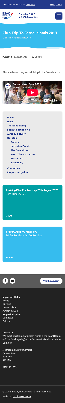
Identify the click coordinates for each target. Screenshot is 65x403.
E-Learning (17, 162)
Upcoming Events (20, 146)
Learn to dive (9, 307)
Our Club (7, 304)
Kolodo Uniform (22, 396)
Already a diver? (16, 133)
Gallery (15, 142)
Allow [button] (59, 4)
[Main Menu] (58, 16)
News (10, 121)
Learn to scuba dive (18, 129)
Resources (17, 158)
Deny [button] (52, 4)
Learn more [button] (30, 5)
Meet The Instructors (23, 154)
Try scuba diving (16, 125)
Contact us (13, 168)
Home (10, 117)
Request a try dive (12, 314)
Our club (12, 138)
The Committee (19, 150)
